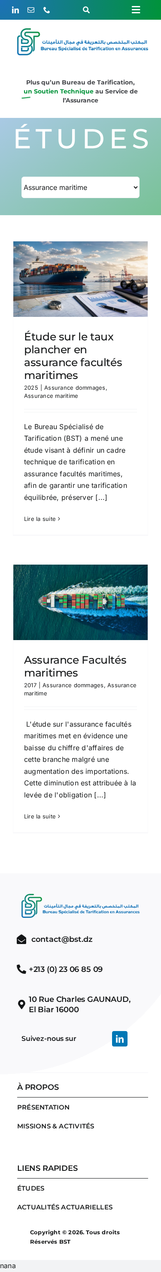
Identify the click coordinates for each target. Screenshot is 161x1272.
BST (65, 1241)
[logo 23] (82, 31)
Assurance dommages (74, 387)
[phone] (46, 9)
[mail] (30, 9)
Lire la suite (40, 518)
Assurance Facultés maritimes (75, 666)
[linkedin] (15, 9)
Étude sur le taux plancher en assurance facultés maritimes (73, 356)
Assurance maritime (51, 395)
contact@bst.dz (61, 939)
